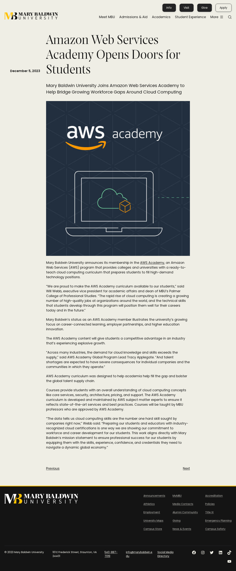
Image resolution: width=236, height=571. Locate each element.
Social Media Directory (165, 554)
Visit (186, 8)
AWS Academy (152, 262)
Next (186, 468)
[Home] (31, 16)
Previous (53, 468)
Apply (223, 8)
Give (204, 8)
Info (169, 8)
